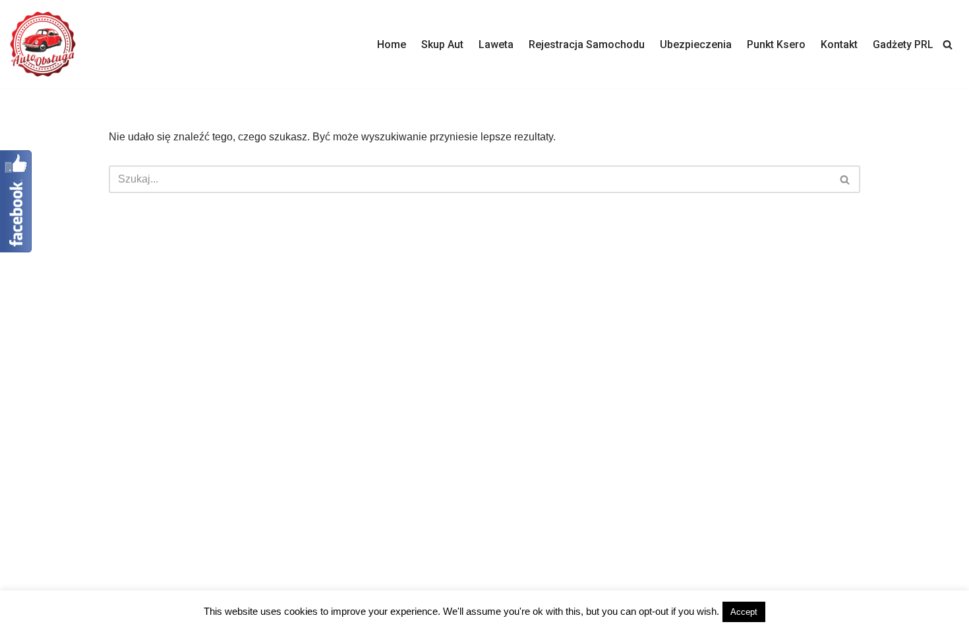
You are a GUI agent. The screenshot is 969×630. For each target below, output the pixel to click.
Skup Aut (442, 44)
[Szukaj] (948, 44)
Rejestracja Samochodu (587, 44)
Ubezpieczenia (696, 44)
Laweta (496, 44)
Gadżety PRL (903, 44)
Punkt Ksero (776, 44)
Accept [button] (743, 612)
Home (391, 44)
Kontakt (839, 44)
